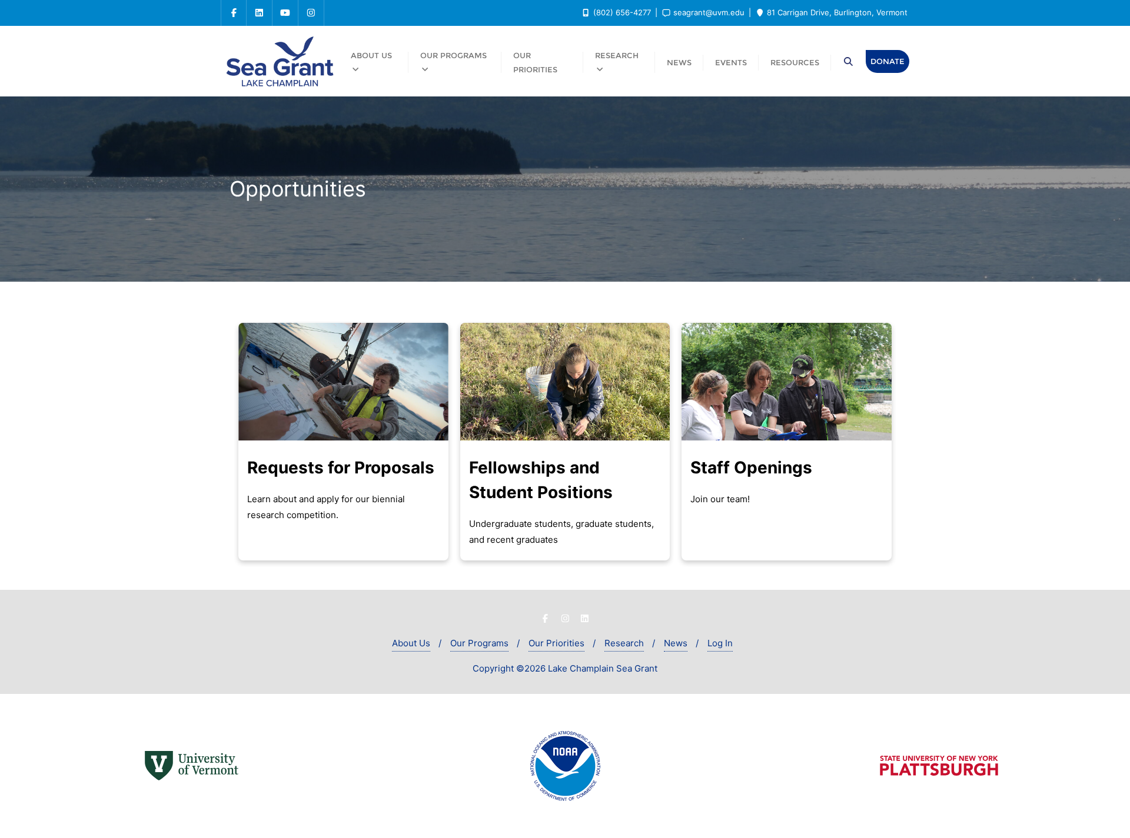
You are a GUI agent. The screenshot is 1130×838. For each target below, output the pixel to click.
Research (624, 643)
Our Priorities (556, 643)
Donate (887, 61)
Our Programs (479, 643)
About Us (411, 643)
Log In (720, 643)
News (675, 643)
